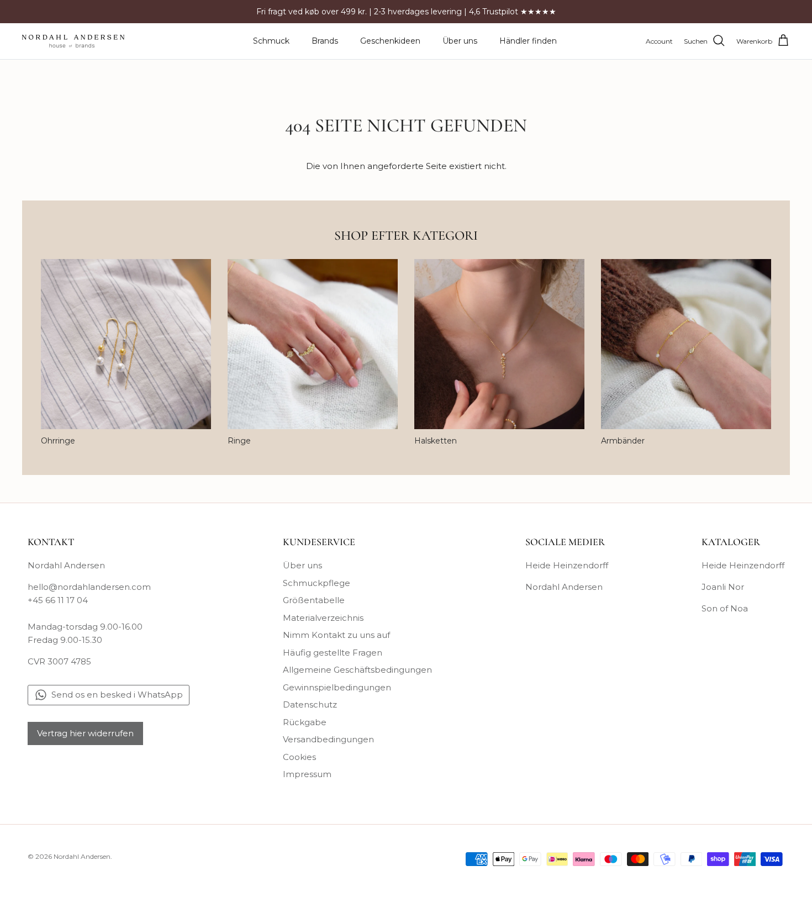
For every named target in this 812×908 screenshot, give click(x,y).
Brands (325, 41)
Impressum (307, 774)
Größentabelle (314, 600)
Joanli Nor (723, 587)
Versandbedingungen (328, 739)
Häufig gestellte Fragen (332, 652)
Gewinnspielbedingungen (337, 687)
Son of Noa (725, 608)
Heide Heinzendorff (566, 565)
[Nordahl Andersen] (73, 41)
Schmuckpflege (316, 583)
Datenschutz (310, 704)
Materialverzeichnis (323, 618)
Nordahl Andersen (564, 587)
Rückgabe (304, 722)
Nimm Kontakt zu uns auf (336, 635)
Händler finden (528, 41)
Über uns (459, 41)
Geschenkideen (390, 41)
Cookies (299, 757)
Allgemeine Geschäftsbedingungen (357, 669)
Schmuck (271, 41)
